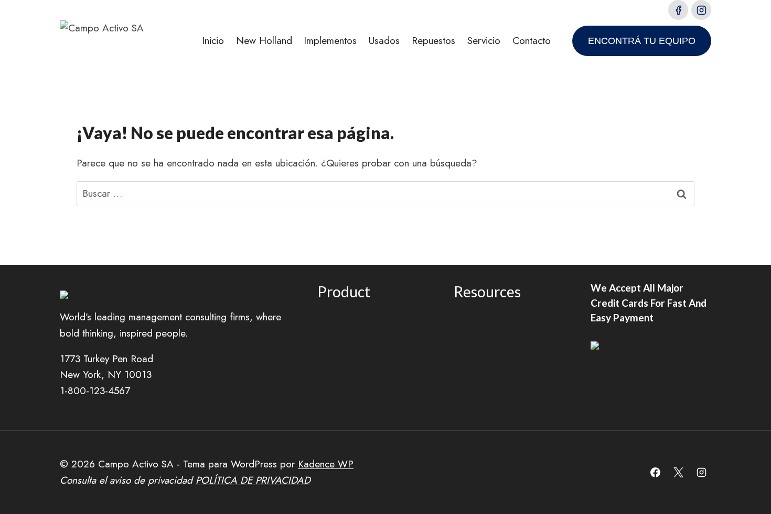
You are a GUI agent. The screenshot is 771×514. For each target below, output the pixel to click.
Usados (384, 40)
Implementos (330, 40)
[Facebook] (678, 10)
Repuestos (433, 40)
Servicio (483, 40)
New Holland (264, 40)
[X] (678, 473)
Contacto (531, 40)
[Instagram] (701, 10)
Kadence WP (326, 464)
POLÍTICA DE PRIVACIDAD (253, 480)
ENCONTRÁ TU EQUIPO (641, 41)
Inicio (213, 40)
